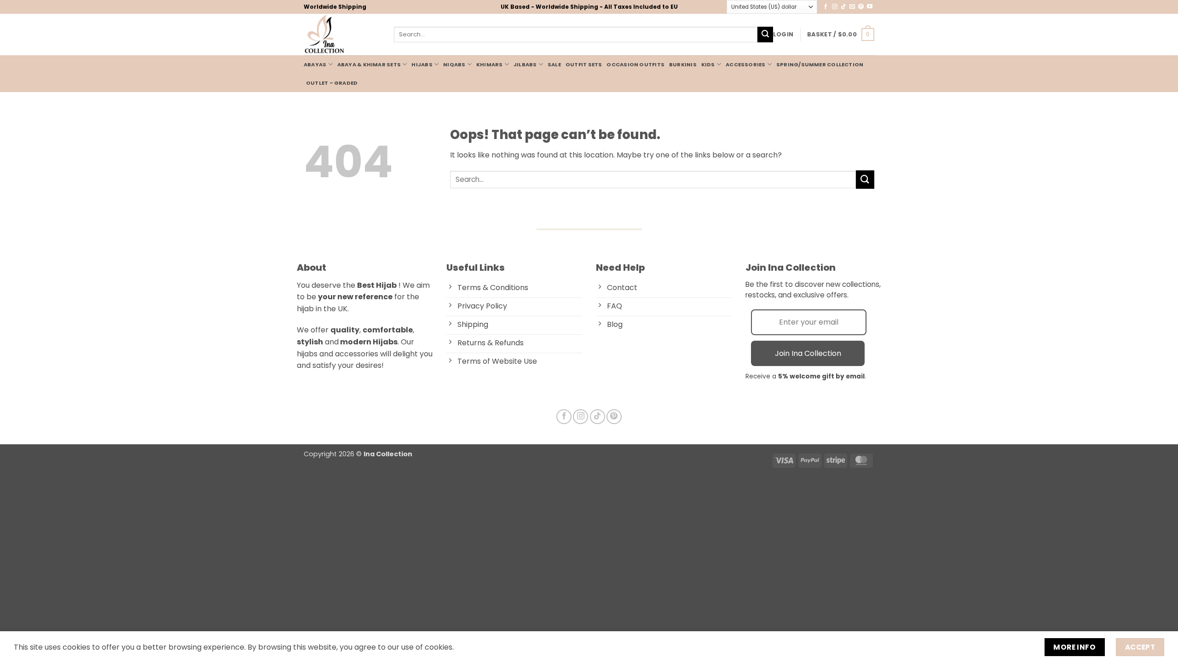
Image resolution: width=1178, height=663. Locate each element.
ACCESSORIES (745, 64)
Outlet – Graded (332, 83)
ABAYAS (315, 64)
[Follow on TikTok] (843, 7)
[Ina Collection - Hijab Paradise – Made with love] (342, 34)
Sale (554, 64)
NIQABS (454, 64)
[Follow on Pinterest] (861, 7)
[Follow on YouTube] (869, 7)
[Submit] (765, 34)
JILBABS (525, 64)
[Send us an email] (852, 7)
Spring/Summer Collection (819, 64)
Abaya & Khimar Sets (369, 64)
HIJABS (421, 64)
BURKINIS (683, 64)
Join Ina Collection (808, 353)
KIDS (708, 64)
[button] (783, 34)
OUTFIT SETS (584, 64)
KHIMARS (489, 64)
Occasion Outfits (635, 64)
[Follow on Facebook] (825, 7)
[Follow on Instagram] (834, 7)
